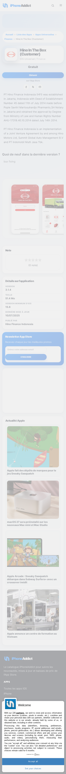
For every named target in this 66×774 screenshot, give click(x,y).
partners (20, 713)
